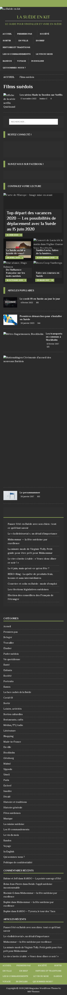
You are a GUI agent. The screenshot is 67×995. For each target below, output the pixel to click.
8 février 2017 (53, 344)
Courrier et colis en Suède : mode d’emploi (32, 583)
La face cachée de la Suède (17, 692)
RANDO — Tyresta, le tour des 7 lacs (36, 911)
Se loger (7, 637)
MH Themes (33, 991)
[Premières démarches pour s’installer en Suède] (10, 320)
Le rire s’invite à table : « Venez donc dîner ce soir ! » (31, 956)
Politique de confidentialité (17, 862)
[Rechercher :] (34, 122)
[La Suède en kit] (10, 8)
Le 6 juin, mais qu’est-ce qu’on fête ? (28, 568)
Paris (6, 780)
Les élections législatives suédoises (28, 589)
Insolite (7, 791)
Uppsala (7, 769)
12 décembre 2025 (45, 257)
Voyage (21, 61)
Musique (8, 818)
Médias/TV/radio (13, 725)
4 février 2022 (27, 302)
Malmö (7, 763)
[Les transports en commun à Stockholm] (23, 334)
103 (38, 496)
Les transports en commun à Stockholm (54, 336)
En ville (23, 40)
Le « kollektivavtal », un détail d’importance (32, 533)
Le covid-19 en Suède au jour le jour (40, 298)
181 (37, 302)
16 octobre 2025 (15, 280)
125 (48, 347)
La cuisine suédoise (13, 824)
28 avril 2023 (13, 257)
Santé (6, 664)
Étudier (7, 648)
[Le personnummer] (10, 495)
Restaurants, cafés (13, 719)
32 (52, 280)
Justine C (43, 98)
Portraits (8, 681)
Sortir (7, 40)
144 (38, 323)
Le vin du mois (44, 54)
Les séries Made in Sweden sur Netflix (41, 94)
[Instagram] (37, 3)
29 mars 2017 (43, 280)
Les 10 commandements (17, 54)
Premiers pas (24, 33)
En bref (40, 40)
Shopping (8, 736)
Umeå (6, 774)
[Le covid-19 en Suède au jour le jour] (10, 302)
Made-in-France (12, 741)
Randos (7, 61)
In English (37, 61)
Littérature (9, 730)
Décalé (6, 796)
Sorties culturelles (13, 714)
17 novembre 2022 (28, 98)
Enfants (7, 670)
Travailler (8, 642)
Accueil (7, 33)
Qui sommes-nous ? (14, 67)
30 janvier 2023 (27, 323)
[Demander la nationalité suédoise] (32, 359)
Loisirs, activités (12, 708)
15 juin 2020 (12, 235)
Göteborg (8, 758)
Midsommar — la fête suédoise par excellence (27, 941)
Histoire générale (12, 807)
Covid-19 (8, 697)
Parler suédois (11, 653)
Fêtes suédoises (12, 813)
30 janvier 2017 (27, 496)
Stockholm (9, 752)
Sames (6, 686)
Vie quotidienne (11, 659)
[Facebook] (30, 3)
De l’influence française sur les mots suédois (15, 272)
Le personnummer (30, 492)
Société (44, 33)
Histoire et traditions (16, 47)
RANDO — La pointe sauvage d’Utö (42, 878)
